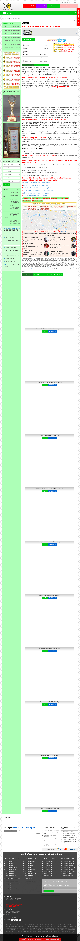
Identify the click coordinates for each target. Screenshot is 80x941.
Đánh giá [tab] (38, 65)
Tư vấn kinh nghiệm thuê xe (69, 835)
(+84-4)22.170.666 (12, 902)
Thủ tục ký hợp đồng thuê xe (69, 833)
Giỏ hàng (18, 18)
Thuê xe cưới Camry (44, 926)
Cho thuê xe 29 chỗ (48, 871)
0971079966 (9, 906)
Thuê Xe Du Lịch (53, 6)
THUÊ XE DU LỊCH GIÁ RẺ (41, 267)
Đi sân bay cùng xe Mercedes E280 (49, 755)
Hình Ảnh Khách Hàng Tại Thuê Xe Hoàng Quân (36, 182)
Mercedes (46, 45)
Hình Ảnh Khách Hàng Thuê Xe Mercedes (35, 195)
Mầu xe (26, 51)
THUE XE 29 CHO (35, 269)
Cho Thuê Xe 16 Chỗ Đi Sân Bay (12, 26)
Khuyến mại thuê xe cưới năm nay (13, 881)
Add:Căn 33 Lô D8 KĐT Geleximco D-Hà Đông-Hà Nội (40, 939)
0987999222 (15, 906)
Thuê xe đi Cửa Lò (21, 931)
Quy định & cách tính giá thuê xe (70, 837)
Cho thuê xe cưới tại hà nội (66, 924)
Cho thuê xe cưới (9, 863)
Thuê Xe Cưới (41, 6)
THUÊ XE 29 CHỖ (63, 268)
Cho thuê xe (36, 924)
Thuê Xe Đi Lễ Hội (29, 6)
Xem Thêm (64, 231)
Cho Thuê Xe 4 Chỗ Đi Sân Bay (36, 20)
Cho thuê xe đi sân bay (11, 869)
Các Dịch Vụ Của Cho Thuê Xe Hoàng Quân (35, 185)
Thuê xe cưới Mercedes (11, 926)
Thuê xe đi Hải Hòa (42, 931)
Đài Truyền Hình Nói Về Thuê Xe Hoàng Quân (36, 193)
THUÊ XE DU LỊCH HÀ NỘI (27, 268)
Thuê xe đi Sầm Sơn (10, 931)
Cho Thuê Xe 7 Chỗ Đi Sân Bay (12, 47)
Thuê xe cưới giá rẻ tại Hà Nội (25, 924)
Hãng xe (26, 45)
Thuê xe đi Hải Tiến (31, 931)
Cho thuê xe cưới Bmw (68, 869)
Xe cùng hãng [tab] (27, 274)
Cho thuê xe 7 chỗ (48, 865)
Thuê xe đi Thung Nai (45, 933)
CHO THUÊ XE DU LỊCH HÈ (68, 6)
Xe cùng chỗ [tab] (58, 274)
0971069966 (16, 905)
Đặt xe (45, 331)
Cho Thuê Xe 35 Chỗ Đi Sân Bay (12, 37)
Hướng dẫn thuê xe (67, 2)
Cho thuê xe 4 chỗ (48, 863)
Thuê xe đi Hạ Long (53, 931)
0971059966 (9, 905)
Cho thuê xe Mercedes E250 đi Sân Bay (49, 701)
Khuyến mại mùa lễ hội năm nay (13, 883)
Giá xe (26, 54)
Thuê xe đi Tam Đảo (24, 933)
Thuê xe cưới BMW (33, 926)
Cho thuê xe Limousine (30, 869)
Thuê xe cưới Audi (22, 926)
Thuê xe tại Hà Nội (45, 924)
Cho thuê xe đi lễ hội (10, 871)
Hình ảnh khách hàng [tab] (24, 831)
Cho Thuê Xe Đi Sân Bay (49, 20)
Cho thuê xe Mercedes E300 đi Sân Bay (49, 808)
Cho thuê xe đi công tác (11, 875)
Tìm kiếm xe (71, 13)
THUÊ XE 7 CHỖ (46, 268)
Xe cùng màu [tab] (38, 274)
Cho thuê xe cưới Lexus (68, 875)
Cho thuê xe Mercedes (30, 861)
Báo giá (6, 18)
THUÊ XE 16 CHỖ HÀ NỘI (54, 268)
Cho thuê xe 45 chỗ (48, 875)
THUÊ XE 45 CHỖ (44, 269)
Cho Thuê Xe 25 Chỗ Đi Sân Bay (12, 30)
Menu (9, 13)
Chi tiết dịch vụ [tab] (28, 65)
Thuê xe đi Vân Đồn (64, 931)
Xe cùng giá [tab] (48, 274)
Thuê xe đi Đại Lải (13, 933)
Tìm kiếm (7, 184)
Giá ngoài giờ (27, 58)
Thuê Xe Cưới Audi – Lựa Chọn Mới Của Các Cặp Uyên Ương (14, 201)
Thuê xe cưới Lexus (54, 926)
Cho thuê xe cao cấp (10, 865)
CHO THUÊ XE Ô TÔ (31, 267)
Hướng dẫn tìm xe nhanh (68, 831)
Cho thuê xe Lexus (29, 867)
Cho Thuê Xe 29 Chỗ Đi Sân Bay (12, 33)
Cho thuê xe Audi (28, 863)
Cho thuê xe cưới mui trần (68, 861)
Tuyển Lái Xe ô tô (28, 883)
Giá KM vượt (27, 61)
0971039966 (13, 904)
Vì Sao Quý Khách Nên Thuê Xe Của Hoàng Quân (37, 188)
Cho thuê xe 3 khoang (48, 861)
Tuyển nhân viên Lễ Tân (30, 881)
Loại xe (26, 48)
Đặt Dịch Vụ (28, 39)
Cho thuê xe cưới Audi (67, 873)
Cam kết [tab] (45, 65)
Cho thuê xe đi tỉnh (10, 873)
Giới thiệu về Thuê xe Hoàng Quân (51, 830)
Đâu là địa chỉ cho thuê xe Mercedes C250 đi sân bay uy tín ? (49, 488)
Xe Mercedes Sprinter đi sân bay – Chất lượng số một (49, 328)
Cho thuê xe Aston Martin (30, 873)
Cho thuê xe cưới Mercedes (69, 871)
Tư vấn (12, 18)
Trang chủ (60, 2)
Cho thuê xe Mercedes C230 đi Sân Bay (49, 435)
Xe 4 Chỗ (46, 48)
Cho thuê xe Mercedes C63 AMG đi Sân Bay (49, 595)
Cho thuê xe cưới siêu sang (69, 867)
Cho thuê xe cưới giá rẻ (68, 865)
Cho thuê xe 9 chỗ (48, 867)
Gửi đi (48, 891)
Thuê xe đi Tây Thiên (57, 933)
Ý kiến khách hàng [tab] (11, 831)
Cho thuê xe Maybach (29, 871)
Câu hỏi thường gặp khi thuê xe (69, 839)
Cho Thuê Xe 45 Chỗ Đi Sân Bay (12, 44)
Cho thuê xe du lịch (10, 861)
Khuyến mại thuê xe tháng (11, 887)
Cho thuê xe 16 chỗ (48, 869)
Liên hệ (74, 2)
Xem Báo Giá (53, 331)
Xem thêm (17, 189)
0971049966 (19, 904)
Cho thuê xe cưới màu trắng (69, 863)
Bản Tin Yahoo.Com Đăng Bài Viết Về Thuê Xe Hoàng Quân (40, 190)
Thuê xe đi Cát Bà (34, 933)
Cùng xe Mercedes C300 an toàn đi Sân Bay (49, 542)
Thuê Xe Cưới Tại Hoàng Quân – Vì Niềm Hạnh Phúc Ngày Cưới (15, 222)
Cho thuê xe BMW (29, 865)
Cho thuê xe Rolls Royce (30, 875)
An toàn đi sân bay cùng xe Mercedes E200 (49, 648)
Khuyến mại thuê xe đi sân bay (12, 889)
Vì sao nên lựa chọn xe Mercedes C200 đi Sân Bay (49, 382)
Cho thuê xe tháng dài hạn (11, 867)
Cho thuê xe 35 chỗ (48, 873)
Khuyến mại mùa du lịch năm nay (13, 885)
